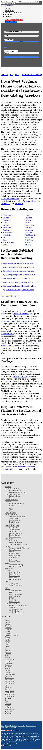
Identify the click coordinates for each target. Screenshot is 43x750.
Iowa (6, 648)
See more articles (8, 296)
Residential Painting (15, 566)
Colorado (8, 629)
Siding (14, 275)
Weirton (5, 245)
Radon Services (14, 602)
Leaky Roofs (13, 574)
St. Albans (28, 242)
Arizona (26, 201)
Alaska (7, 622)
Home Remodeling (18, 267)
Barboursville (7, 215)
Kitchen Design (14, 535)
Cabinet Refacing (15, 531)
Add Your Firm (6, 730)
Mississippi (8, 665)
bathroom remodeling (10, 198)
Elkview (27, 223)
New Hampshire (10, 674)
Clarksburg (6, 220)
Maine (7, 655)
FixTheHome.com (21, 313)
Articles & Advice (14, 12)
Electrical (12, 592)
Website (3, 2)
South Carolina (10, 694)
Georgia (7, 639)
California (8, 628)
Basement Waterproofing (17, 492)
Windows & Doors (29, 275)
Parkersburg (29, 237)
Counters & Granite (15, 533)
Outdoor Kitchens (15, 557)
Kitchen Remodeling (32, 267)
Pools (11, 559)
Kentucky (8, 652)
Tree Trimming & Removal (18, 544)
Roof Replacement (15, 579)
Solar (6, 587)
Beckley (27, 215)
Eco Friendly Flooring (16, 503)
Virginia (7, 706)
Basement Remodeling (12, 488)
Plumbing (12, 600)
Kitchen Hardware (15, 537)
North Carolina (10, 681)
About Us (9, 11)
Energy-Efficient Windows (18, 605)
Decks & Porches (15, 550)
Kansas (7, 650)
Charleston (28, 218)
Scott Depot (29, 240)
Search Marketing (11, 2)
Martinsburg (29, 230)
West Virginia (7, 74)
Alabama (8, 620)
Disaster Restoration (11, 500)
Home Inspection (10, 513)
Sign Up (8, 14)
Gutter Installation (15, 572)
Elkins (5, 223)
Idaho (7, 642)
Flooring (8, 501)
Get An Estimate (20, 376)
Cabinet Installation (15, 529)
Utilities (8, 267)
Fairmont (6, 225)
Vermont (8, 704)
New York (8, 680)
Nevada (7, 672)
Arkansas (8, 626)
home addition (7, 333)
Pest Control (9, 568)
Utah (6, 702)
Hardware (12, 498)
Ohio (6, 685)
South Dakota (9, 696)
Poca (17, 74)
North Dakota (9, 683)
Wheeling (28, 245)
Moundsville (7, 235)
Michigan (8, 661)
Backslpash (13, 527)
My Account (11, 22)
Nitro (4, 237)
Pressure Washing (15, 561)
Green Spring (7, 227)
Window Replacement (16, 613)
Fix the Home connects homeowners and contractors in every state (19, 271)
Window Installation (15, 609)
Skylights (12, 607)
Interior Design (14, 522)
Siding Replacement (15, 585)
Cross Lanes (29, 220)
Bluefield (6, 218)
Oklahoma (8, 687)
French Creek (29, 225)
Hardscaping (13, 540)
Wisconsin (5, 203)
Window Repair (14, 611)
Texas (7, 700)
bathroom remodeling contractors (15, 321)
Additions (8, 487)
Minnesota (35, 201)
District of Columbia (11, 635)
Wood (11, 511)
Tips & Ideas (13, 726)
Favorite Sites (21, 726)
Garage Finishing (15, 520)
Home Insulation (14, 596)
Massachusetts (9, 659)
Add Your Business (14, 20)
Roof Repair (13, 578)
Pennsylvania (9, 691)
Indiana (7, 646)
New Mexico (9, 678)
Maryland (8, 657)
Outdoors (8, 546)
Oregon (7, 689)
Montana (8, 668)
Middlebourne (7, 232)
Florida (7, 637)
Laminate (12, 505)
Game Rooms (13, 518)
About (7, 726)
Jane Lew (6, 230)
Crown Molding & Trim (17, 516)
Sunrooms (12, 524)
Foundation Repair (15, 553)
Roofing (9, 275)
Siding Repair (13, 583)
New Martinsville (30, 235)
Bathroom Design (28, 290)
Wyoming (8, 713)
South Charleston (8, 242)
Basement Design (15, 490)
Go (21, 41)
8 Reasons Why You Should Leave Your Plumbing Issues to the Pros (19, 263)
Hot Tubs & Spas (15, 555)
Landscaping (9, 539)
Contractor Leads (31, 726)
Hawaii (7, 641)
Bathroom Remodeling (32, 74)
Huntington (28, 227)
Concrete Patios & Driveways (19, 548)
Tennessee (8, 698)
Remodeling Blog (6, 727)
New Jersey (9, 676)
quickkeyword (11, 51)
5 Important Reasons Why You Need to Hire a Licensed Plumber (19, 278)
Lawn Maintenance (15, 542)
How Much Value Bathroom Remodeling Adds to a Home (19, 286)
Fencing (12, 552)
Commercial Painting (16, 565)
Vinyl (11, 509)
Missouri (19, 203)
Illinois (7, 644)
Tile (10, 507)
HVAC (11, 598)
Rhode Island (9, 693)
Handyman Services (15, 594)
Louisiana (8, 654)
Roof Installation (14, 576)
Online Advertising (24, 2)
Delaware (8, 633)
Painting (7, 563)
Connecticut (9, 631)
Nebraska (8, 670)
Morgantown (29, 232)
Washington (9, 707)
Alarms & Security (15, 591)
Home (7, 9)
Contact (9, 16)
